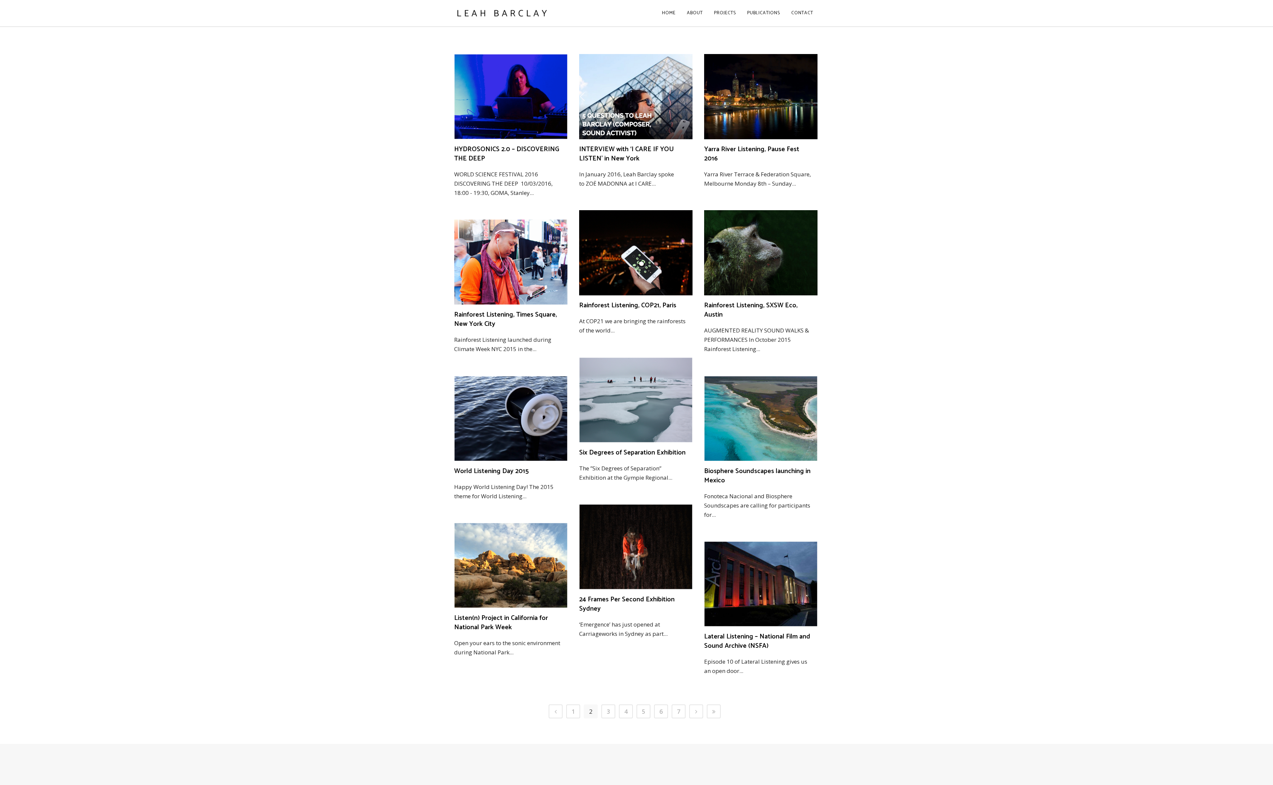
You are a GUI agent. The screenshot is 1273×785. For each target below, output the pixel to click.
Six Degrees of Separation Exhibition (632, 452)
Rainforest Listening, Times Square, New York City (505, 319)
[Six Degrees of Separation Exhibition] (636, 400)
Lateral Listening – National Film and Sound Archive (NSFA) (757, 641)
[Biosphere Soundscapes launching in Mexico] (761, 418)
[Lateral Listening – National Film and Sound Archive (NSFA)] (761, 584)
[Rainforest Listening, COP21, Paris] (636, 252)
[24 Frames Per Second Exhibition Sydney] (636, 546)
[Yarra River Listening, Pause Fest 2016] (761, 96)
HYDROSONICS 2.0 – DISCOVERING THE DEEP (506, 154)
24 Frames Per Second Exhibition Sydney (627, 604)
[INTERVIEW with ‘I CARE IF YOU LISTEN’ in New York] (636, 96)
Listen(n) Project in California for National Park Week (501, 623)
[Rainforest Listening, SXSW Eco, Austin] (761, 252)
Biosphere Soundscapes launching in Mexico (757, 476)
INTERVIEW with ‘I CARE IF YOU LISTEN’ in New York (626, 154)
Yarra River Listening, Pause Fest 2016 (751, 154)
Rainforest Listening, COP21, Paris (627, 305)
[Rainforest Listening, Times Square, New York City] (511, 262)
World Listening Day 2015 (491, 471)
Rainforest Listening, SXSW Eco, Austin (751, 310)
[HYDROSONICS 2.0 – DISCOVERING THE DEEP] (511, 96)
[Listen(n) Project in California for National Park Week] (511, 565)
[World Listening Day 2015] (511, 418)
